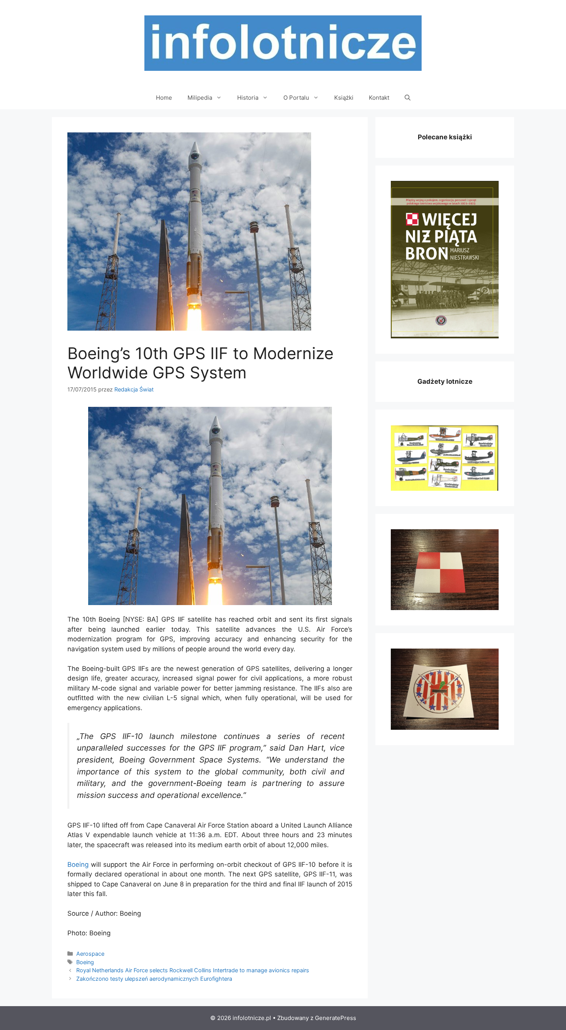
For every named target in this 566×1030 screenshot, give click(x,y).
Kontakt (379, 97)
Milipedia (200, 97)
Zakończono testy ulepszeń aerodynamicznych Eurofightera (154, 978)
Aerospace (90, 953)
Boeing (78, 864)
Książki (343, 97)
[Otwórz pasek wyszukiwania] (407, 97)
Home (164, 97)
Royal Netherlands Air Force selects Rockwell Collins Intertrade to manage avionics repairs (192, 970)
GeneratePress (335, 1018)
